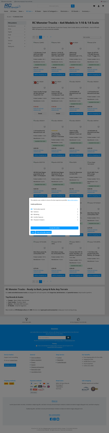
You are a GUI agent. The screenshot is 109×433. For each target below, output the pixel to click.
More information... (73, 200)
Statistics (36, 212)
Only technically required (43, 232)
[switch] (32, 211)
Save (33, 232)
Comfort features (38, 217)
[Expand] (77, 209)
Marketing (36, 214)
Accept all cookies (55, 228)
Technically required (39, 209)
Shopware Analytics (39, 220)
